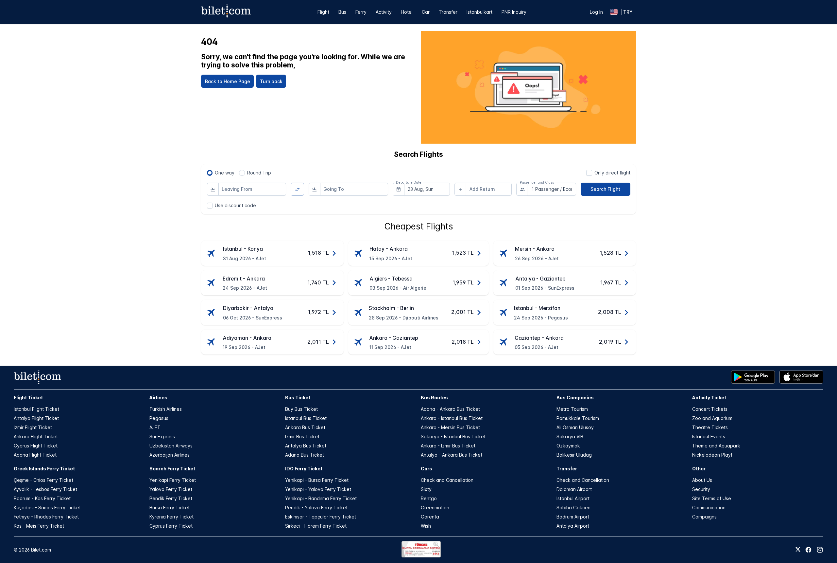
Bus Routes (434, 397)
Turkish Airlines (165, 409)
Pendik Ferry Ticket (170, 498)
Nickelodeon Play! (712, 455)
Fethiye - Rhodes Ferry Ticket (46, 516)
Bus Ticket (297, 397)
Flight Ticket (28, 397)
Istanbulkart (479, 12)
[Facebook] (808, 549)
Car (426, 12)
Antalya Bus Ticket (305, 445)
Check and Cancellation (447, 480)
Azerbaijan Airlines (169, 455)
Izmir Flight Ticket (33, 427)
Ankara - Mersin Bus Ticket (450, 427)
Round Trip (259, 172)
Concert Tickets (709, 409)
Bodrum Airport (572, 516)
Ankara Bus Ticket (305, 427)
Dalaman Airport (574, 489)
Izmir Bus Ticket (302, 436)
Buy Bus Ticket (301, 409)
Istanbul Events (708, 436)
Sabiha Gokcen (573, 507)
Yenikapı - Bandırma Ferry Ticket (321, 498)
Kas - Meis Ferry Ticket (39, 526)
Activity (384, 12)
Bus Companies (575, 397)
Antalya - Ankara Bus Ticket (451, 455)
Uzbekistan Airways (171, 445)
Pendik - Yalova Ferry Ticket (316, 507)
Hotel (407, 12)
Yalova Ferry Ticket (170, 489)
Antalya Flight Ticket (36, 418)
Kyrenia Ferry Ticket (171, 516)
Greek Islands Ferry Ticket (44, 468)
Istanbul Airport (572, 498)
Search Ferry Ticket (172, 468)
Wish (426, 526)
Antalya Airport (572, 526)
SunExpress (162, 436)
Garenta (430, 516)
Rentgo (429, 498)
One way (224, 172)
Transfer (448, 12)
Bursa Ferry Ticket (169, 507)
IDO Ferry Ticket (303, 468)
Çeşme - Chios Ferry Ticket (43, 480)
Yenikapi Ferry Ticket (172, 480)
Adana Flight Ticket (35, 455)
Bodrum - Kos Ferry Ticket (42, 498)
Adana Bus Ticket (304, 455)
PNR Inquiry (514, 12)
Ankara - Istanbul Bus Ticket (452, 418)
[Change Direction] (297, 189)
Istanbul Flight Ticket (36, 409)
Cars (426, 468)
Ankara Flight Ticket (36, 436)
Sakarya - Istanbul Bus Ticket (453, 436)
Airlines (158, 397)
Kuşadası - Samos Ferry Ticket (47, 507)
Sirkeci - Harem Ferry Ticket (316, 526)
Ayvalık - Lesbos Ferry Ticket (45, 489)
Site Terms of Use (711, 498)
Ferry (361, 12)
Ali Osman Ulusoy (575, 427)
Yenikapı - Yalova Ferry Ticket (318, 489)
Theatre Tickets (710, 427)
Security (701, 489)
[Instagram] (819, 549)
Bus (342, 12)
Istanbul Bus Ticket (306, 418)
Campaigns (704, 516)
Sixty (426, 489)
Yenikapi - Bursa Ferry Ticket (317, 480)
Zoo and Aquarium (712, 418)
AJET (155, 427)
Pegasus (158, 418)
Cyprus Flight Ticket (36, 445)
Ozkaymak (568, 445)
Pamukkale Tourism (577, 418)
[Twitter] (797, 550)
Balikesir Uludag (574, 455)
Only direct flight (612, 172)
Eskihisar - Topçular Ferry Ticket (320, 516)
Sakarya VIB (569, 436)
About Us (702, 480)
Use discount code (235, 205)
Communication (709, 507)
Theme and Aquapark (716, 445)
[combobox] (252, 189)
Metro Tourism (572, 409)
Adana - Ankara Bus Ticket (450, 409)
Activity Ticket (709, 397)
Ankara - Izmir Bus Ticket (448, 445)
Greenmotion (435, 507)
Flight (323, 12)
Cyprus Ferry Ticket (171, 526)
